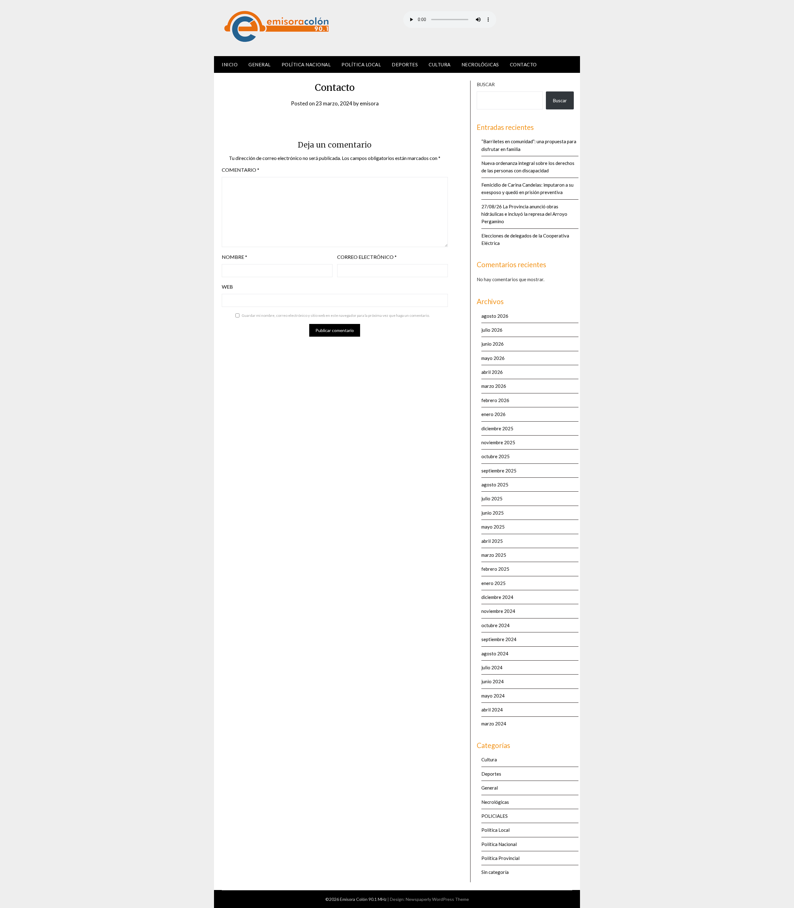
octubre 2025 (495, 456)
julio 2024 (491, 667)
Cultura (440, 64)
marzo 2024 (493, 723)
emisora (369, 103)
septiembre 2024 (498, 639)
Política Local (361, 64)
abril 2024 (492, 709)
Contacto (523, 64)
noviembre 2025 (498, 442)
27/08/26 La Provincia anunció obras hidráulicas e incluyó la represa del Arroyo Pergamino (524, 214)
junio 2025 (492, 513)
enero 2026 (493, 414)
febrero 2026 (495, 400)
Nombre (234, 257)
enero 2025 (493, 583)
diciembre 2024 (497, 597)
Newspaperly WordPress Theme (437, 899)
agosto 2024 (494, 653)
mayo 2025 (493, 526)
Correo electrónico (367, 257)
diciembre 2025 (497, 428)
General (259, 64)
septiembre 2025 (498, 470)
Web (227, 287)
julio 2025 (491, 498)
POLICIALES (494, 816)
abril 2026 (492, 372)
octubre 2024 (495, 625)
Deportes (405, 64)
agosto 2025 (494, 484)
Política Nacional (306, 64)
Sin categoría (495, 872)
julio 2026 (491, 330)
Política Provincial (500, 858)
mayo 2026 (493, 358)
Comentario (240, 170)
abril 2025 (492, 541)
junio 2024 (492, 681)
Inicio (230, 64)
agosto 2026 (494, 316)
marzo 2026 (493, 386)
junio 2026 (492, 344)
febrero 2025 (495, 569)
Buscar (486, 84)
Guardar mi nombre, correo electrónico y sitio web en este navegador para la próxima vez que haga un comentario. (336, 315)
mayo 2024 (493, 695)
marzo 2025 (493, 555)
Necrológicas (480, 64)
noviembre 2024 (498, 611)
